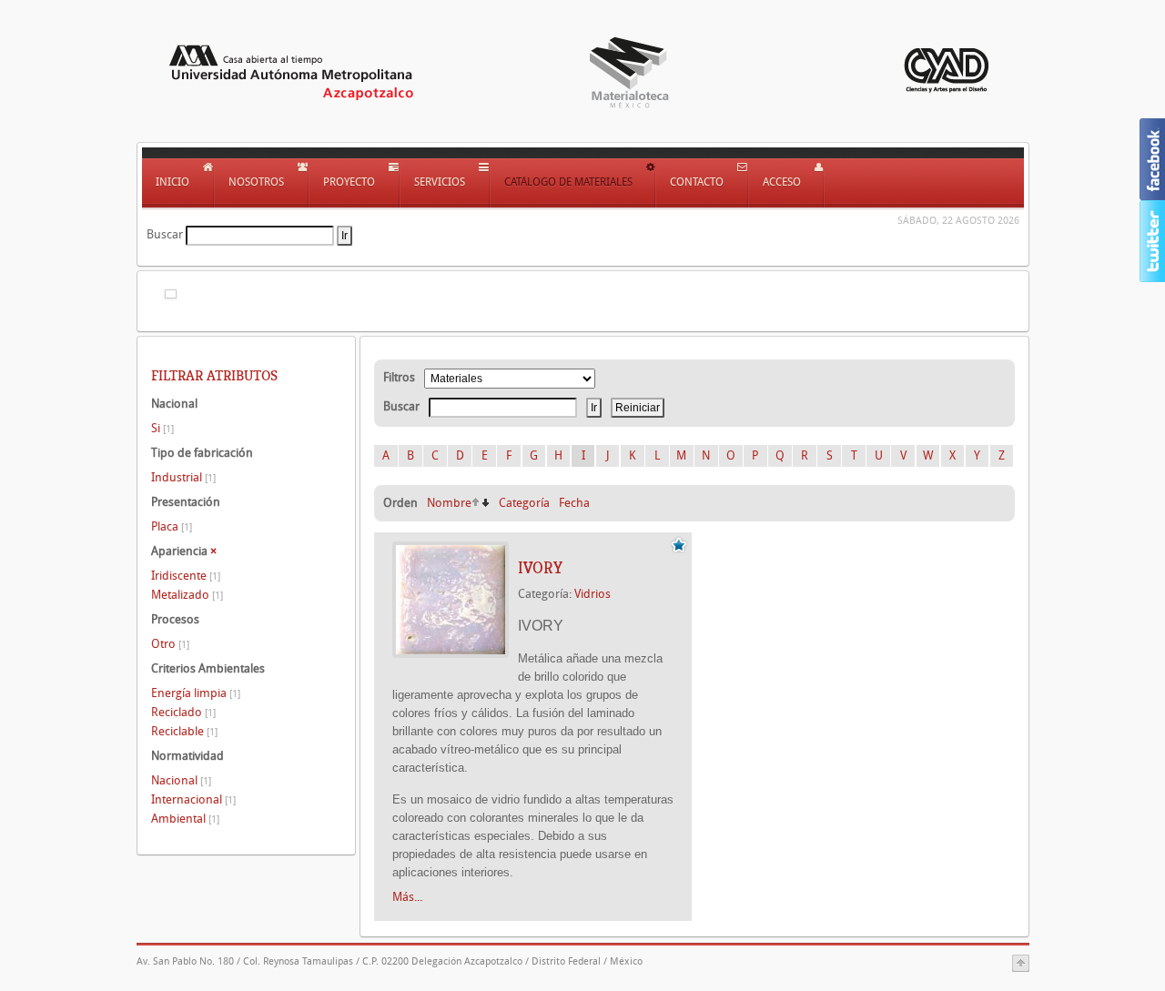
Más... (407, 897)
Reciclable (184, 731)
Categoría (524, 503)
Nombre (449, 503)
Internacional (193, 799)
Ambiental (185, 818)
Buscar (165, 234)
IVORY (540, 568)
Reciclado (183, 712)
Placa (171, 526)
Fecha (574, 503)
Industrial (183, 477)
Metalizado (187, 595)
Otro (170, 644)
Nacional (181, 780)
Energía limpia (195, 693)
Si (162, 428)
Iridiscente (185, 575)
